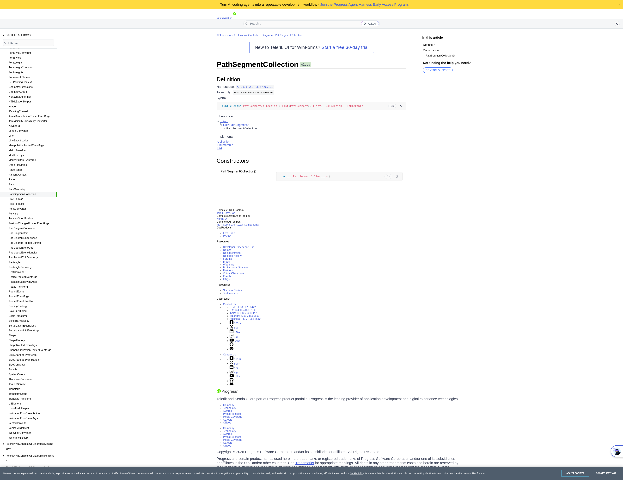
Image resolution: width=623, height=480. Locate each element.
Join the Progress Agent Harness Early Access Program (364, 4)
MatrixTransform (18, 150)
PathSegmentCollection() (238, 171)
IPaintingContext (18, 111)
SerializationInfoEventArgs (24, 330)
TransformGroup (18, 393)
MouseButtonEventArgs (22, 160)
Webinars (228, 264)
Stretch (13, 369)
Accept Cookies (575, 473)
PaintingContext (18, 174)
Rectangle (14, 262)
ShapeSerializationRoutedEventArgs (30, 350)
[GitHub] (231, 345)
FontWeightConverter (21, 67)
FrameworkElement (20, 77)
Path (11, 184)
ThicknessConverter (20, 379)
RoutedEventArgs (19, 296)
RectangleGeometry (20, 267)
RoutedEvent (16, 291)
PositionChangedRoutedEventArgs (29, 223)
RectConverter (17, 272)
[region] (311, 473)
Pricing (227, 236)
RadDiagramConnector (22, 228)
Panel (12, 179)
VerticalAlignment (19, 428)
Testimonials (230, 293)
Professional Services (235, 267)
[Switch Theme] (617, 23)
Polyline (13, 213)
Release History (232, 255)
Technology (229, 408)
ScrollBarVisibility (19, 320)
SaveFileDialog (18, 311)
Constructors (233, 161)
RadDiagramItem (18, 233)
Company (228, 405)
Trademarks (304, 463)
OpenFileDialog (18, 165)
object (224, 121)
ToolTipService (17, 384)
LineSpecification (19, 140)
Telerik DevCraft (226, 213)
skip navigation (224, 18)
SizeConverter (17, 364)
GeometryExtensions (21, 87)
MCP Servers (224, 224)
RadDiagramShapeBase (23, 238)
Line (11, 135)
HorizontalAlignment (20, 96)
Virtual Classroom (233, 273)
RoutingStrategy (18, 306)
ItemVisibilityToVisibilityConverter (28, 121)
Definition (228, 79)
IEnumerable (225, 145)
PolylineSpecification (21, 218)
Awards (227, 411)
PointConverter (17, 208)
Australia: (245, 318)
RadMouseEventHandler (23, 252)
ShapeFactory (17, 340)
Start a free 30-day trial (345, 47)
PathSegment (238, 124)
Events (227, 276)
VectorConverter (18, 423)
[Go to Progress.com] (227, 392)
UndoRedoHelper (19, 408)
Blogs (226, 261)
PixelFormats (16, 203)
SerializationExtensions (22, 325)
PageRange (16, 169)
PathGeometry (17, 189)
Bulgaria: (244, 316)
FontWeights (16, 72)
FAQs (226, 279)
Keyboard (14, 126)
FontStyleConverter (20, 52)
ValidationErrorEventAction (24, 413)
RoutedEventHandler (21, 301)
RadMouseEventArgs (21, 247)
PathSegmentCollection (22, 194)
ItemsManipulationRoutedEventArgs (29, 116)
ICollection (223, 141)
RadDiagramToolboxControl (25, 242)
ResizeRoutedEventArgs (23, 277)
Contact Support (438, 70)
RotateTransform (18, 286)
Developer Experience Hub (238, 247)
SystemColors (17, 374)
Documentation (232, 253)
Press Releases (232, 413)
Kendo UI (222, 218)
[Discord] (231, 349)
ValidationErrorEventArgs (23, 418)
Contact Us (229, 304)
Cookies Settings (606, 473)
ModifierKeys (16, 155)
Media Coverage (232, 416)
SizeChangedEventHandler (24, 359)
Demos (227, 250)
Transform (14, 389)
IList (219, 148)
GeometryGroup (18, 91)
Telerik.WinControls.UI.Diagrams (254, 35)
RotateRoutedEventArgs (23, 281)
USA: (243, 307)
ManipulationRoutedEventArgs (26, 145)
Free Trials (229, 233)
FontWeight (15, 62)
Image (12, 106)
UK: (243, 310)
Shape (12, 335)
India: (243, 313)
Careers (227, 419)
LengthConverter (18, 130)
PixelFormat (16, 199)
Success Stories (232, 290)
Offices (227, 422)
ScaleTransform (18, 316)
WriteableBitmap (18, 437)
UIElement (15, 403)
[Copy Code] (400, 106)
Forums (227, 258)
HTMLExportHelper (20, 101)
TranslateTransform (20, 398)
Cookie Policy (357, 473)
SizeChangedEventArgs (23, 355)
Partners (228, 270)
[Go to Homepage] (234, 18)
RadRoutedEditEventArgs (23, 257)
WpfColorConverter (20, 432)
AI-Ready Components (245, 224)
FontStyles (15, 57)
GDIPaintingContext (20, 82)
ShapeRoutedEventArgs (23, 345)
